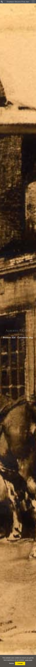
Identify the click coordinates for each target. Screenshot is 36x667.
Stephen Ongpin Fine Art (18, 1)
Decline (11, 663)
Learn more (28, 660)
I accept (20, 663)
